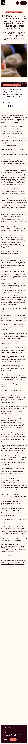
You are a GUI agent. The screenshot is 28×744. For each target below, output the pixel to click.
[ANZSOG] (3, 2)
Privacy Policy (7, 735)
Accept (13, 739)
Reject (5, 739)
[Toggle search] (17, 3)
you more (7, 732)
